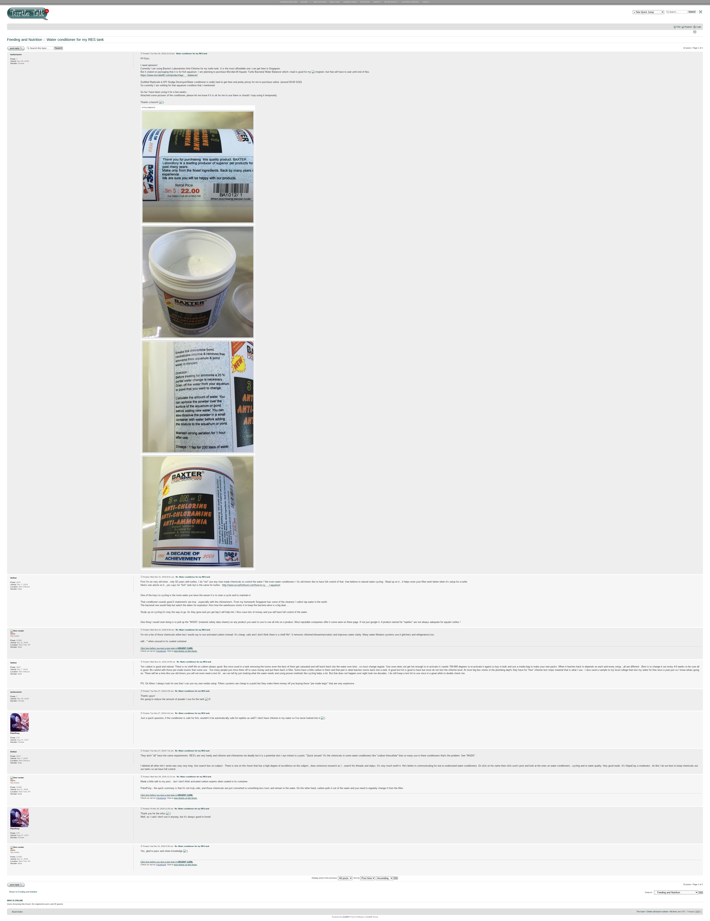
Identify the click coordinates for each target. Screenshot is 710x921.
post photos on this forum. (185, 651)
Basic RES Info (319, 2)
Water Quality (391, 2)
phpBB (346, 917)
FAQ (679, 27)
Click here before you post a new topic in (167, 648)
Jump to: (648, 892)
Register (688, 27)
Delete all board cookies (657, 911)
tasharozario (16, 54)
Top (700, 572)
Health (426, 2)
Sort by (356, 878)
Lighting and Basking (410, 2)
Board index (17, 912)
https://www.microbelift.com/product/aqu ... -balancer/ (169, 75)
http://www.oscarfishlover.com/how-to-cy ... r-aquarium (251, 585)
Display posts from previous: (325, 878)
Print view (695, 31)
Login (698, 27)
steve (12, 634)
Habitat (377, 2)
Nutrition (365, 2)
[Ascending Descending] (387, 878)
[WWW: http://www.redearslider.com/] (12, 652)
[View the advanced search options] (699, 12)
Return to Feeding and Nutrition (23, 892)
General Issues (350, 2)
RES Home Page (289, 2)
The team (640, 911)
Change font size (700, 31)
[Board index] (54, 15)
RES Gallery (306, 2)
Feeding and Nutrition (24, 40)
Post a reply (12, 47)
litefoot (13, 578)
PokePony (15, 733)
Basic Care (334, 2)
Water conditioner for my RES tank (75, 40)
